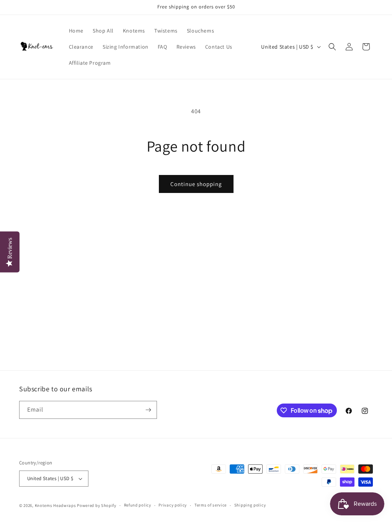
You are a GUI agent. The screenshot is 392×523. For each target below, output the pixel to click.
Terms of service (210, 505)
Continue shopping (196, 184)
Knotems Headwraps (55, 505)
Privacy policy (172, 505)
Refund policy (137, 505)
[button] (332, 46)
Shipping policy (250, 505)
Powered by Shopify (96, 505)
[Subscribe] (148, 410)
